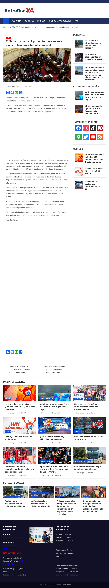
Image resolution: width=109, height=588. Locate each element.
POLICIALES (17, 21)
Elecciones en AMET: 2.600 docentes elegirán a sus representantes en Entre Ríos (53, 369)
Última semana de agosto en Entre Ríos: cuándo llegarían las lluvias (94, 110)
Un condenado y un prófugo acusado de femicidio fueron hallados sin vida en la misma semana (93, 506)
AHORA (8, 38)
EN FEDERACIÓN (44, 493)
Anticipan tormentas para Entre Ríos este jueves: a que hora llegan (94, 96)
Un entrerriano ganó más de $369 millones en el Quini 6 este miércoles (94, 158)
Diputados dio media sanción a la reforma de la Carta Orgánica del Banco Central (53, 469)
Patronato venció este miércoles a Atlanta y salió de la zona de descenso (19, 469)
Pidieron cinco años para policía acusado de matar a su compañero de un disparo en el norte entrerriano (94, 73)
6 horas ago (45, 413)
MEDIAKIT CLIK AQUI (12, 553)
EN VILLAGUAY (79, 461)
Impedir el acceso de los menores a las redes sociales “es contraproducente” (20, 369)
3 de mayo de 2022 (14, 86)
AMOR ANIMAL (79, 399)
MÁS (76, 21)
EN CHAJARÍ (34, 493)
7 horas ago (45, 443)
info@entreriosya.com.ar (13, 537)
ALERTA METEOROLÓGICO (47, 399)
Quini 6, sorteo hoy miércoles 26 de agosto (94, 171)
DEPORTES (29, 21)
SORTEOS (41, 21)
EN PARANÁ (87, 399)
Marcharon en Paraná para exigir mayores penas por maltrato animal (86, 407)
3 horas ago (11, 413)
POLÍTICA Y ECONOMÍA (46, 461)
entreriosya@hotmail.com (67, 575)
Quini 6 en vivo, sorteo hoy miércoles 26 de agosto (92, 185)
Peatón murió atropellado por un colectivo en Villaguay (93, 44)
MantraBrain (66, 585)
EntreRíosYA (28, 86)
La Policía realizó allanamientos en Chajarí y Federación (94, 57)
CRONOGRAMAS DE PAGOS (60, 21)
